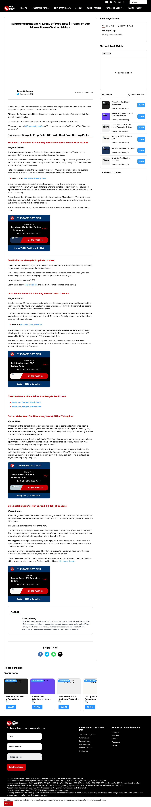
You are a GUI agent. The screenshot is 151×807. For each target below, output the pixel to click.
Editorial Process (85, 748)
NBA (108, 26)
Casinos (78, 8)
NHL (117, 26)
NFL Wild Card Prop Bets (35, 178)
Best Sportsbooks (62, 8)
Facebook (116, 742)
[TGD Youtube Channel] (106, 2)
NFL (103, 26)
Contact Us (83, 751)
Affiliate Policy (84, 744)
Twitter (114, 739)
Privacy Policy (84, 741)
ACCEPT (8, 803)
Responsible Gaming (138, 95)
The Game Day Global (87, 735)
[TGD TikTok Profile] (123, 2)
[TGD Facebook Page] (111, 2)
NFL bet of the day (67, 561)
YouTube (115, 735)
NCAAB (130, 26)
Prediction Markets (115, 8)
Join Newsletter (16, 767)
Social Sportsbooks (137, 8)
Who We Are (84, 738)
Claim (11, 707)
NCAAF (123, 26)
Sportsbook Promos (40, 8)
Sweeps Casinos (94, 8)
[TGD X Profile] (115, 2)
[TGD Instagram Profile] (119, 2)
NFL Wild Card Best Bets (31, 324)
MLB (112, 26)
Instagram (115, 732)
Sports (23, 8)
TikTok (114, 745)
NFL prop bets (31, 285)
